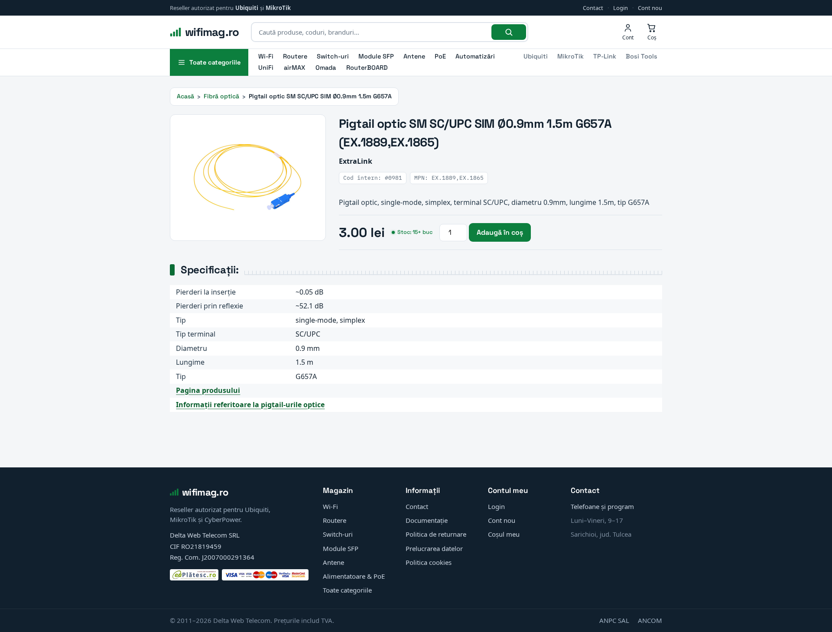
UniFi (265, 67)
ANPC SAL (614, 620)
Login (620, 8)
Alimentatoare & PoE (354, 576)
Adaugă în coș (500, 232)
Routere (295, 56)
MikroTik (278, 8)
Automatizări (475, 56)
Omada (325, 67)
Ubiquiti (246, 8)
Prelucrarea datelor (434, 548)
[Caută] (508, 32)
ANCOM (650, 620)
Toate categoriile (347, 590)
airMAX (294, 67)
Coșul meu (504, 534)
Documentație (427, 520)
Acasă (185, 96)
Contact (593, 8)
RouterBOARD (367, 67)
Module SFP (376, 56)
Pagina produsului (208, 390)
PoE (440, 56)
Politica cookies (429, 562)
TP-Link (604, 56)
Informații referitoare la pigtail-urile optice (250, 404)
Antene (414, 56)
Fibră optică (221, 96)
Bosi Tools (641, 56)
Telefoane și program (602, 506)
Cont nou (650, 8)
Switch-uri (333, 56)
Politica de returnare (436, 534)
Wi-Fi (265, 56)
